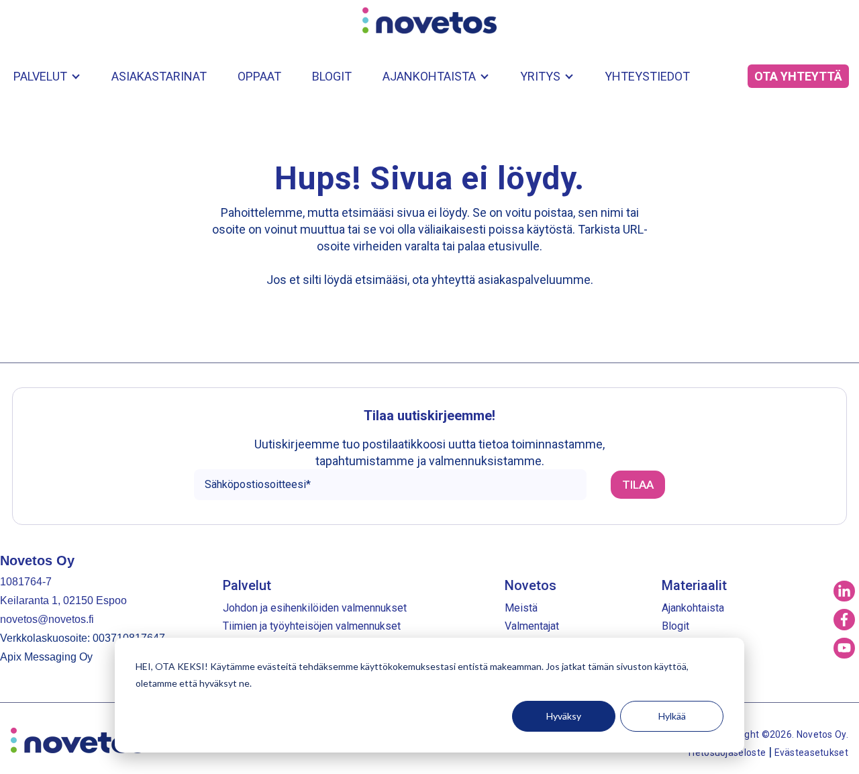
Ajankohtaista (429, 76)
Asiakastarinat (159, 76)
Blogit (332, 76)
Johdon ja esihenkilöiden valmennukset (315, 607)
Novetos (530, 585)
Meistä (521, 607)
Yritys (540, 76)
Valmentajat (532, 626)
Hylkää (672, 716)
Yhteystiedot (647, 76)
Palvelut (40, 76)
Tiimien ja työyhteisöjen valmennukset (312, 626)
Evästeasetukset (811, 752)
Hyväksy (563, 716)
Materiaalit (694, 585)
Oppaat (259, 76)
